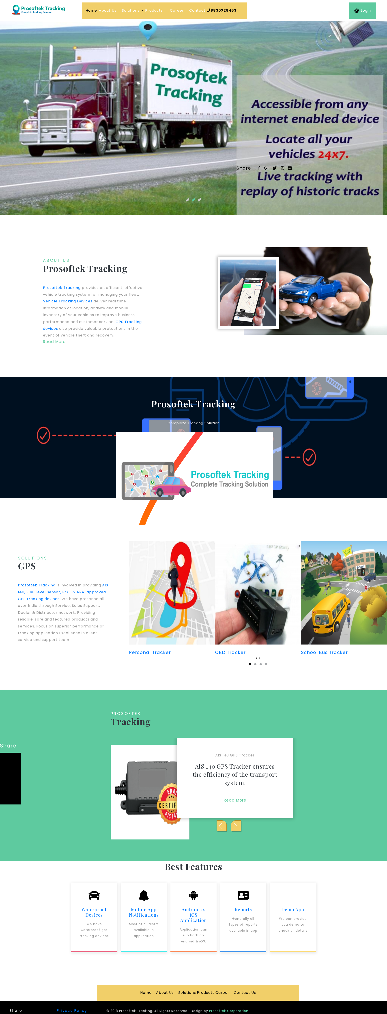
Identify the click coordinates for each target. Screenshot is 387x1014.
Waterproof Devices (94, 912)
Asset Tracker (318, 652)
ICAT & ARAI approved (84, 592)
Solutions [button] (131, 10)
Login (366, 10)
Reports (243, 909)
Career (177, 10)
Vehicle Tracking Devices (67, 301)
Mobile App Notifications (144, 912)
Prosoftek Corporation (228, 1011)
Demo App (293, 909)
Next (222, 825)
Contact (212, 10)
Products (154, 10)
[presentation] (256, 658)
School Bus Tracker (238, 652)
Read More (54, 341)
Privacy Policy (72, 1010)
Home (91, 10)
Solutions (187, 992)
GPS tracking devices (39, 598)
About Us (107, 10)
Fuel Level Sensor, (43, 592)
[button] (29, 118)
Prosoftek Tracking (62, 287)
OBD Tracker (144, 652)
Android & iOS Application (193, 914)
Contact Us (245, 992)
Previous (236, 825)
